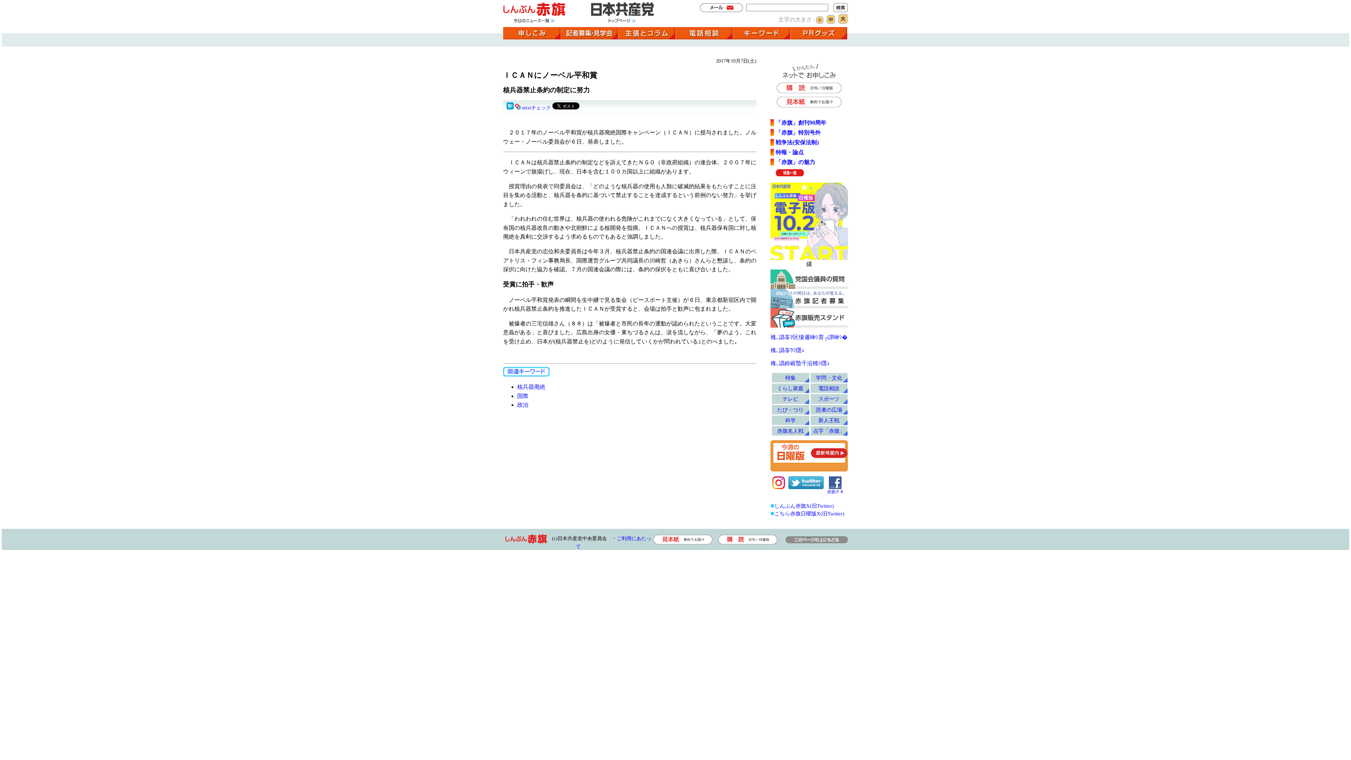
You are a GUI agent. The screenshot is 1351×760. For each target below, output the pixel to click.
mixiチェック (536, 107)
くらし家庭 (790, 388)
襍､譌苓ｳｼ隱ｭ (787, 350)
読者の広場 (829, 410)
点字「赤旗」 (829, 431)
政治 (522, 405)
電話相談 (828, 388)
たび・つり (790, 410)
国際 (522, 396)
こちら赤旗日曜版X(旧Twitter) (809, 514)
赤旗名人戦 (790, 431)
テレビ (790, 399)
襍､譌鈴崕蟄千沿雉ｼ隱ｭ (800, 363)
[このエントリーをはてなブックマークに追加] (510, 107)
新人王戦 (828, 420)
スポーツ (828, 399)
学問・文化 (829, 378)
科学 (790, 420)
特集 (790, 378)
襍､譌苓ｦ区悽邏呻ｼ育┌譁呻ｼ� (809, 337)
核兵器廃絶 (531, 387)
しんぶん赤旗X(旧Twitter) (804, 506)
